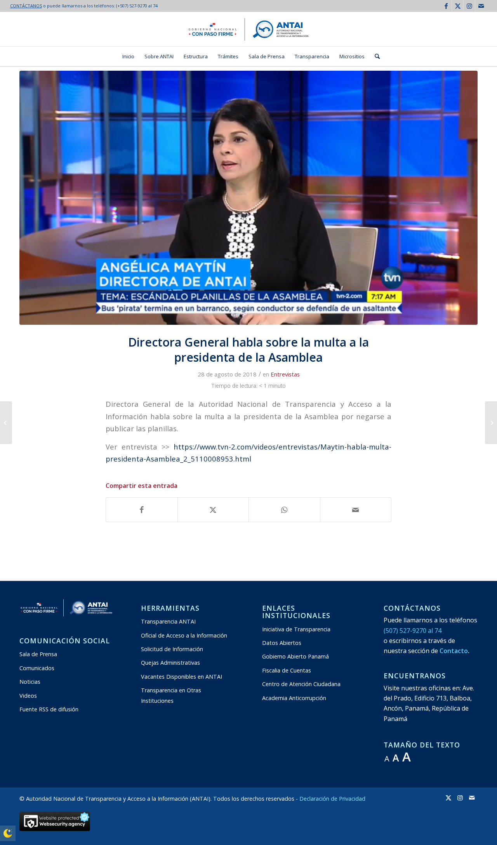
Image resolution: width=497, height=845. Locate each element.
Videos (28, 695)
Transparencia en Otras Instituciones (171, 695)
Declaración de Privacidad (332, 798)
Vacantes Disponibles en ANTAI (181, 676)
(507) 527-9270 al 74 (412, 630)
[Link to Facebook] (446, 6)
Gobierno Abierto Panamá (295, 656)
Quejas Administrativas (170, 662)
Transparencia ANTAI (168, 621)
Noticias (29, 681)
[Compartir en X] (213, 510)
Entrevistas (285, 374)
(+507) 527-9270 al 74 (137, 6)
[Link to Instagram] (469, 6)
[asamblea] (248, 198)
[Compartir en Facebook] (141, 510)
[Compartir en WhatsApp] (284, 510)
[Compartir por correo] (355, 510)
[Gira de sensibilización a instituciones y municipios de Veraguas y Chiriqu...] (6, 422)
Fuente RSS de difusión (48, 709)
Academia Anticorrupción (294, 698)
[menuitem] (128, 56)
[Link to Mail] (481, 6)
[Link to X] (457, 6)
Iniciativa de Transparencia (296, 629)
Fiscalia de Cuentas (286, 670)
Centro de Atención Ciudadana (301, 684)
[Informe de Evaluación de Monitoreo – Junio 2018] (491, 422)
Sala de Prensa (38, 654)
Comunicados (36, 668)
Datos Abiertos (281, 642)
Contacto (454, 650)
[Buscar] (375, 56)
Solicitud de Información (172, 649)
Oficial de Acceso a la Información (184, 635)
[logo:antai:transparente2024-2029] (248, 29)
